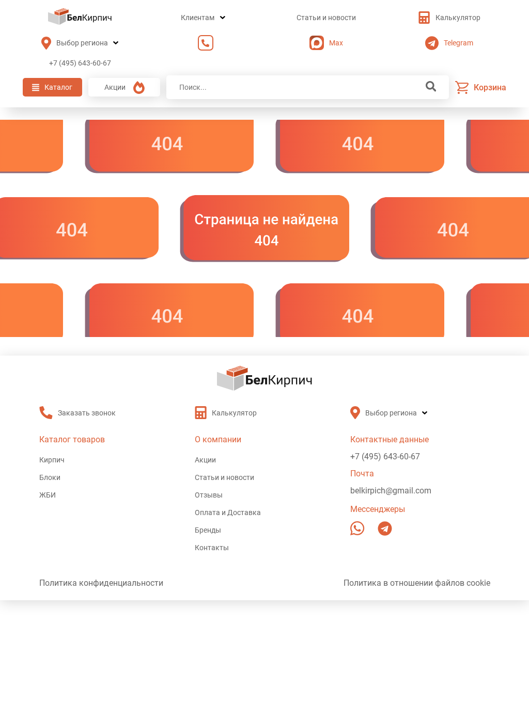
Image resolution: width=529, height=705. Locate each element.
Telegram (458, 43)
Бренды (208, 530)
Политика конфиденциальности (101, 583)
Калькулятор (457, 17)
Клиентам (197, 17)
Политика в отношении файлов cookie (417, 583)
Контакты (212, 547)
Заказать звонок (203, 43)
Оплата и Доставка (228, 512)
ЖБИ (47, 495)
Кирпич (52, 460)
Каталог (58, 87)
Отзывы (209, 495)
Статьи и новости (326, 17)
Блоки (49, 477)
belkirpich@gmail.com (390, 490)
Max (336, 43)
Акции (115, 87)
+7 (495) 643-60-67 (80, 63)
